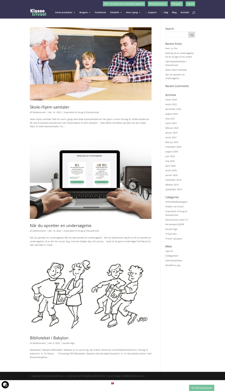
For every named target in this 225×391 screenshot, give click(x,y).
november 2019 (173, 179)
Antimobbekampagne (176, 201)
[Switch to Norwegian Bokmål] (112, 383)
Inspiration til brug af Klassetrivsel (81, 112)
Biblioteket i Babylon (49, 338)
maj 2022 (170, 118)
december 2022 (173, 109)
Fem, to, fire (171, 48)
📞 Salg (164, 12)
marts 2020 (171, 170)
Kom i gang (132, 12)
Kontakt (185, 12)
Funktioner (100, 12)
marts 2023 (171, 104)
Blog (174, 12)
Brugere (83, 12)
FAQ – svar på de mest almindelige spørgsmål (124, 3)
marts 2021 (171, 137)
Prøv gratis (176, 3)
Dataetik (114, 12)
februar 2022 (172, 127)
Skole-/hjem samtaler (49, 107)
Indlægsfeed (171, 255)
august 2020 (171, 151)
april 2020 (170, 165)
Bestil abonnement (157, 3)
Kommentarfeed (173, 260)
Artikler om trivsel (174, 206)
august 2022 (171, 113)
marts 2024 (171, 99)
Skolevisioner (39, 112)
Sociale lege (68, 343)
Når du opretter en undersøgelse (61, 225)
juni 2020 (170, 156)
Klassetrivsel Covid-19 (176, 219)
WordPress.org (172, 265)
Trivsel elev (171, 233)
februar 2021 (172, 142)
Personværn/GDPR (174, 224)
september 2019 (173, 189)
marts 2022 (171, 123)
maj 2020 (170, 161)
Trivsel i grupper (173, 238)
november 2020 (173, 146)
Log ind (190, 3)
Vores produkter (63, 12)
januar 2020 (171, 175)
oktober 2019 (172, 184)
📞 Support (151, 12)
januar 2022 (171, 132)
